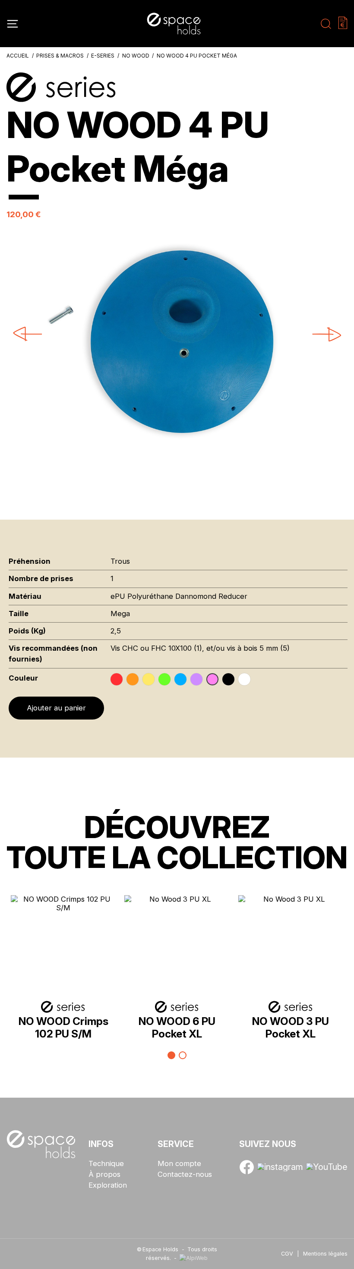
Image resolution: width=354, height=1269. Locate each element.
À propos (104, 1174)
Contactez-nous (185, 1174)
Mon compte (179, 1164)
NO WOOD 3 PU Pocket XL (290, 1027)
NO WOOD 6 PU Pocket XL (177, 1027)
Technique (106, 1164)
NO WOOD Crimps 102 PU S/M (63, 1027)
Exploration (107, 1185)
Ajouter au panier (56, 708)
